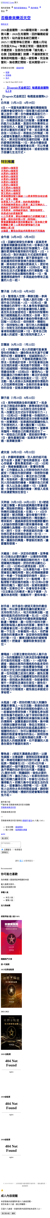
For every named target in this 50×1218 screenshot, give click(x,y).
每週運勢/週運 (21, 830)
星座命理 (20, 68)
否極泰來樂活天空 (16, 18)
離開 (13, 1213)
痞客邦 (25, 821)
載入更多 (5, 838)
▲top (3, 834)
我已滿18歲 (6, 1213)
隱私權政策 (41, 1183)
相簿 (7, 73)
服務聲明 (25, 1186)
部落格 (8, 75)
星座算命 (19, 827)
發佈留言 (5, 852)
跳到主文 (4, 24)
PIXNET (10, 1183)
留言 (30, 821)
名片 (7, 78)
